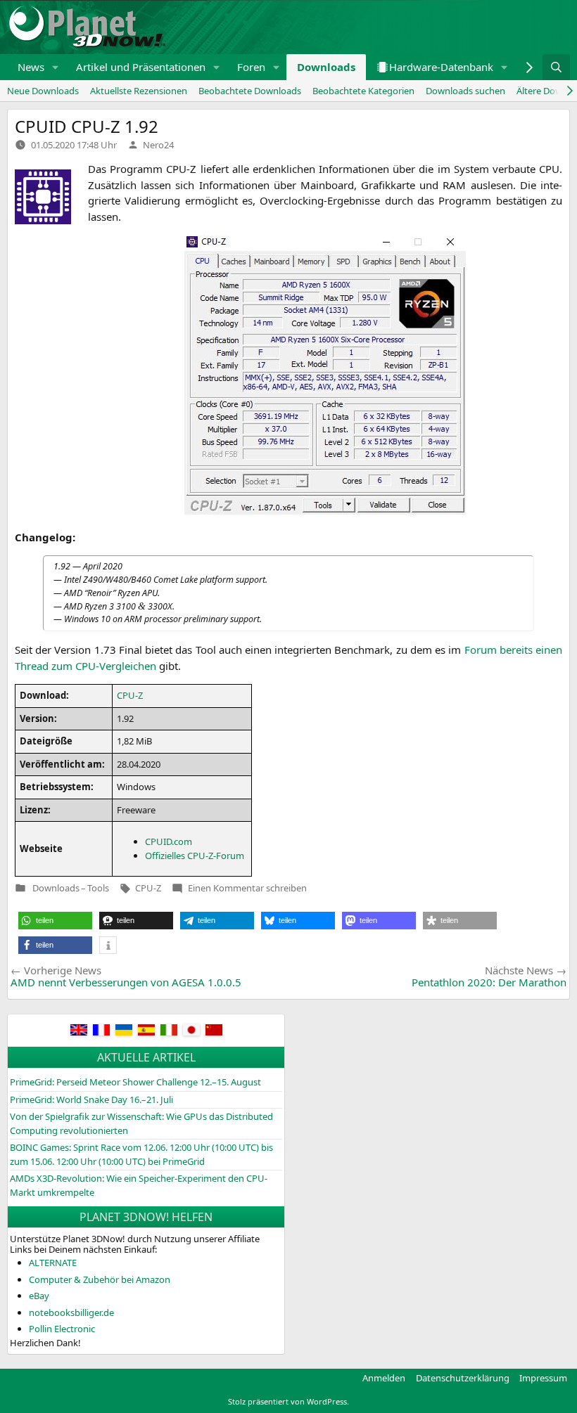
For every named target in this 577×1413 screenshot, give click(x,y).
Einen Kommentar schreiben (247, 888)
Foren (251, 67)
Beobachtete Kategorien (363, 90)
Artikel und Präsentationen (140, 67)
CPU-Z (148, 888)
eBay (39, 1295)
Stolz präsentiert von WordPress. (288, 1401)
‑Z (130, 695)
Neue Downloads (43, 90)
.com (168, 841)
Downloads (326, 67)
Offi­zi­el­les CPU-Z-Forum (194, 855)
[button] (55, 67)
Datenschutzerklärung (462, 1378)
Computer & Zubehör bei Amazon (99, 1279)
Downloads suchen (465, 90)
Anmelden (383, 1378)
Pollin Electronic (62, 1328)
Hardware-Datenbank (441, 67)
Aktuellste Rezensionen (138, 90)
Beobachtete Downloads (249, 90)
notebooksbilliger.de (71, 1312)
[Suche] (556, 67)
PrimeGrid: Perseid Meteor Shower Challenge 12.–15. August (135, 1082)
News (31, 67)
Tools (98, 888)
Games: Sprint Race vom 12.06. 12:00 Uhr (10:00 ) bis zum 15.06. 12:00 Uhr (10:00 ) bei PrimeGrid (141, 1154)
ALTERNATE (53, 1262)
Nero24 (158, 144)
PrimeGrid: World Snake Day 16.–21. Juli (91, 1099)
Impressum (543, 1378)
